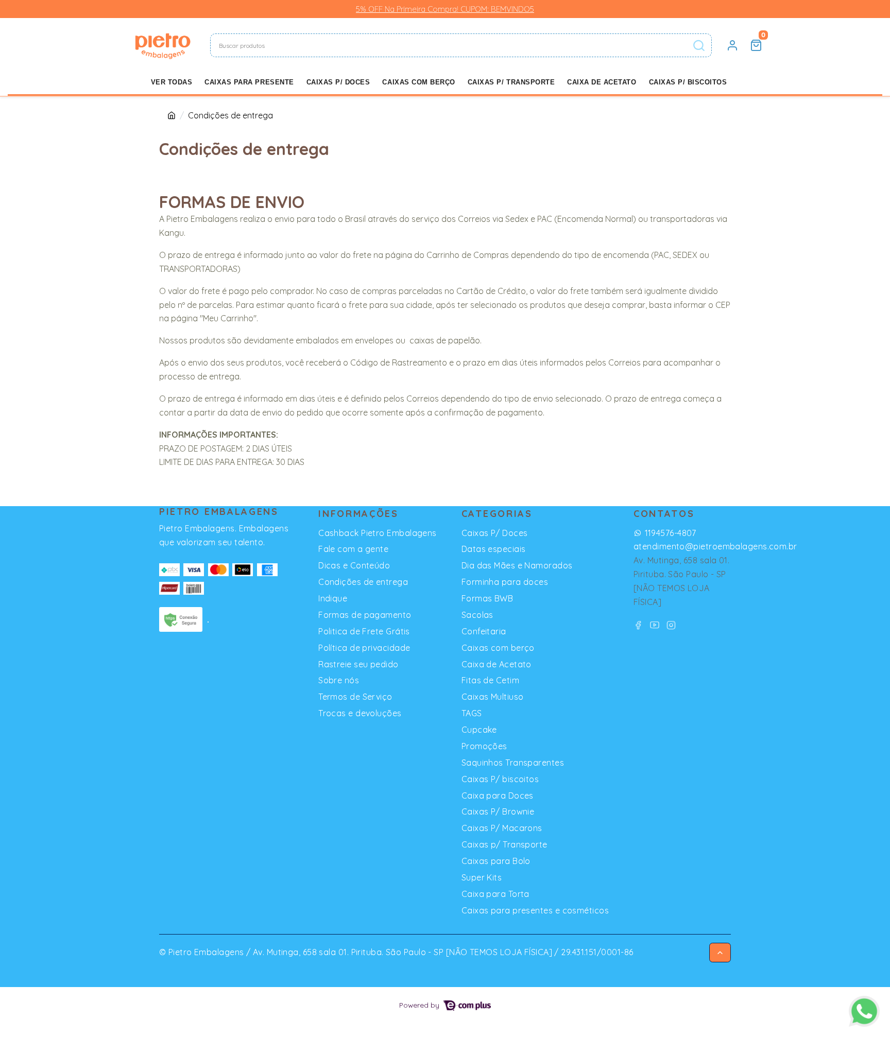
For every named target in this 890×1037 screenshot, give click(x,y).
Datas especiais (493, 549)
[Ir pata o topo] (720, 952)
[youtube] (656, 625)
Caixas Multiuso (492, 697)
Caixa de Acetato (601, 82)
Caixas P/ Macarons (501, 828)
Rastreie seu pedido (358, 664)
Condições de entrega (363, 582)
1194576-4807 (670, 533)
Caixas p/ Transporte (511, 82)
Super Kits (481, 877)
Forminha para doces (505, 582)
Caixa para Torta (495, 894)
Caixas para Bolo (495, 861)
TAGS (471, 713)
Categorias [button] (497, 514)
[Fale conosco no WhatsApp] (864, 1011)
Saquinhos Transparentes (512, 762)
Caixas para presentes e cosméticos (535, 910)
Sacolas (477, 615)
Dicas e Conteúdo (354, 565)
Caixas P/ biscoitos (688, 82)
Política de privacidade (364, 648)
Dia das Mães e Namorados (517, 565)
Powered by (420, 1004)
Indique (332, 598)
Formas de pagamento (365, 615)
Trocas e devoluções (360, 713)
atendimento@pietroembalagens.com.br (715, 546)
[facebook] (640, 625)
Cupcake (479, 729)
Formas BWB (487, 598)
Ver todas (172, 82)
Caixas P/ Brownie (498, 811)
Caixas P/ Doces (338, 82)
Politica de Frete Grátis (364, 631)
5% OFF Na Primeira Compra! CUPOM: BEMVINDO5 (445, 9)
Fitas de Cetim (490, 680)
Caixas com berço (418, 82)
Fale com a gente (353, 549)
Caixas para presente (249, 82)
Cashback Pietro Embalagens (377, 533)
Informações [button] (358, 514)
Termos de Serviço (355, 697)
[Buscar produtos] (699, 45)
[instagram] (671, 625)
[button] (732, 45)
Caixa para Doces (497, 795)
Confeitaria (483, 631)
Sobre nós (338, 680)
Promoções (484, 746)
